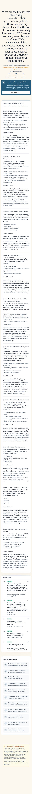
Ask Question (15, 92)
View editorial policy (22, 77)
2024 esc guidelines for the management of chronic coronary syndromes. (16, 623)
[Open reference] (28, 581)
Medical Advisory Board (16, 64)
